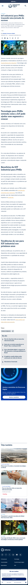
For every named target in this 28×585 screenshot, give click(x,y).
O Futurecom (4, 559)
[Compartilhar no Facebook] (15, 38)
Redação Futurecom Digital (9, 33)
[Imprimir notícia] (5, 38)
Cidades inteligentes (6, 331)
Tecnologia (16, 559)
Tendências (3, 13)
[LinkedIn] (13, 554)
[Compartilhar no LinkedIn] (7, 38)
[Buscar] (25, 5)
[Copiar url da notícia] (2, 38)
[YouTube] (17, 554)
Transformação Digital (19, 562)
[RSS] (20, 554)
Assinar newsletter (14, 397)
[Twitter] (9, 554)
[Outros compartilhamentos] (18, 38)
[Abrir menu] (2, 5)
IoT (12, 331)
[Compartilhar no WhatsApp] (12, 38)
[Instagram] (2, 554)
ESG (15, 565)
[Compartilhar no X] (10, 38)
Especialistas (4, 565)
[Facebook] (6, 554)
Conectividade (4, 562)
